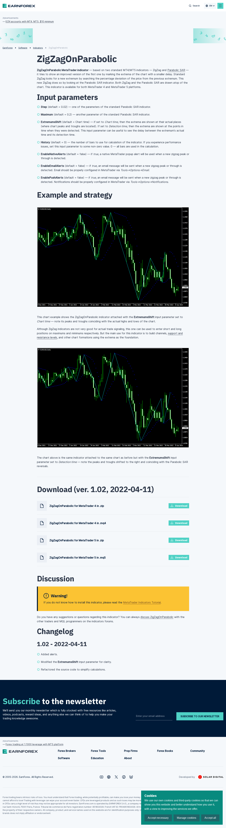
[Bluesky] (131, 777)
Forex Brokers (67, 750)
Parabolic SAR (176, 70)
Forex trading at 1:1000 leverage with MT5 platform (34, 744)
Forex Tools (98, 750)
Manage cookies (186, 817)
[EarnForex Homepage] (19, 6)
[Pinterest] (109, 777)
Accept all (210, 817)
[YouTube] (101, 777)
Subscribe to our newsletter (200, 716)
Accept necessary (158, 817)
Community (197, 750)
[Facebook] (124, 777)
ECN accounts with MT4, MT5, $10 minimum (30, 21)
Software (64, 758)
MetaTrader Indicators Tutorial (142, 602)
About (128, 758)
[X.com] (116, 777)
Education (97, 758)
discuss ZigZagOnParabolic (156, 617)
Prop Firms (130, 750)
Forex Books (165, 750)
